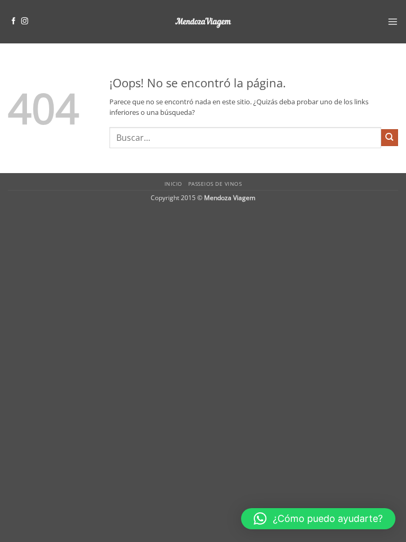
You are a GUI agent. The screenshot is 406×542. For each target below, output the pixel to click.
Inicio (173, 183)
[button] (392, 21)
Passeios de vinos (215, 183)
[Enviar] (389, 137)
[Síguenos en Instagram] (24, 21)
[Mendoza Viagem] (203, 22)
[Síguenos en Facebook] (13, 21)
